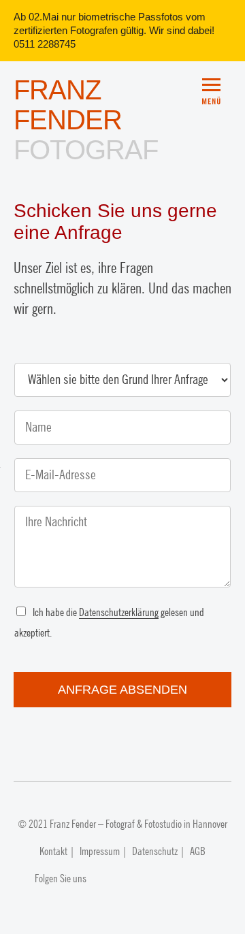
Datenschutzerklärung (119, 612)
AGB (198, 851)
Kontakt (53, 851)
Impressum (100, 851)
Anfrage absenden (122, 689)
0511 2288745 (45, 44)
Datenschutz (155, 851)
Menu (216, 86)
